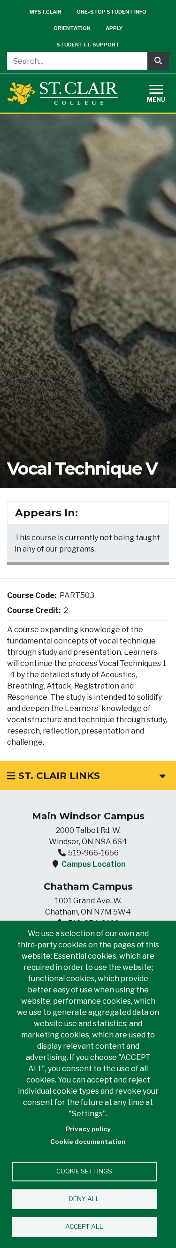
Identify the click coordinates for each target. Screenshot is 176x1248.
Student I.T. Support (88, 44)
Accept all (84, 1226)
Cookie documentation (88, 1141)
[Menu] (162, 92)
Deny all (84, 1199)
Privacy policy (88, 1129)
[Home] (62, 93)
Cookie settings (84, 1171)
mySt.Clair (45, 11)
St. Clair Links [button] (57, 775)
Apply (114, 28)
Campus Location (93, 864)
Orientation (72, 28)
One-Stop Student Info (111, 11)
